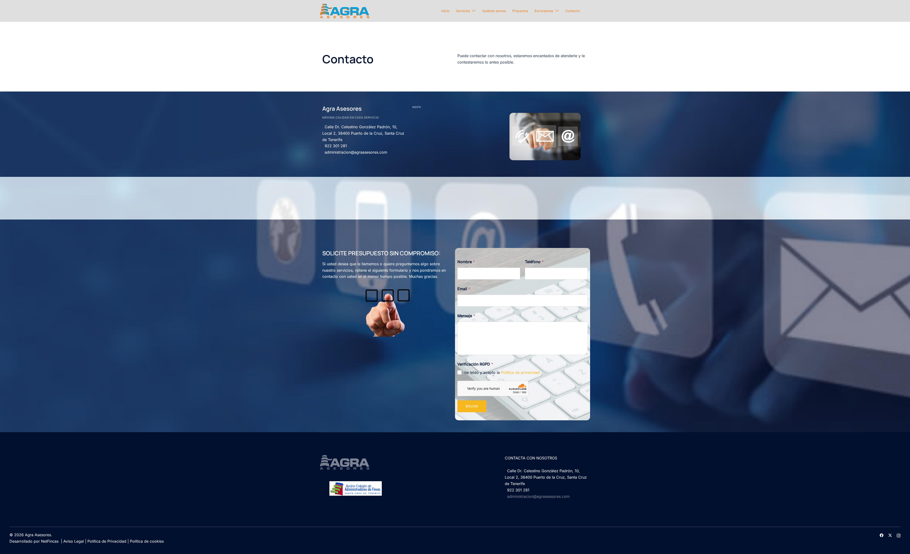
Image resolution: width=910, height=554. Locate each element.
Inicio (445, 11)
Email (463, 289)
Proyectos (520, 11)
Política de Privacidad (106, 541)
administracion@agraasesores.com (354, 152)
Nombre (466, 262)
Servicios (463, 11)
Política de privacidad (520, 372)
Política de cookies (147, 541)
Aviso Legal (73, 541)
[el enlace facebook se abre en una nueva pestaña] (881, 534)
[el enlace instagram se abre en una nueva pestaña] (899, 534)
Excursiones (544, 11)
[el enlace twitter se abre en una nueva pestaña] (890, 534)
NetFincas (50, 541)
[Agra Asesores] (344, 10)
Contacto (572, 11)
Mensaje (466, 316)
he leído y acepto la (502, 372)
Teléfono (534, 262)
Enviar (472, 406)
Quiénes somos (494, 11)
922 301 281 (334, 145)
